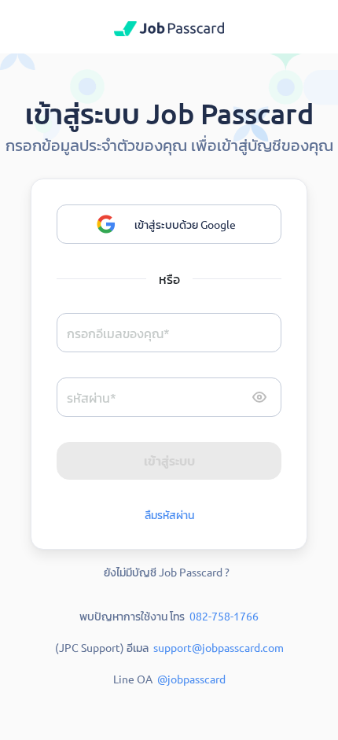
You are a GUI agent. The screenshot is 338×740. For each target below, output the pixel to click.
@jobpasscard (191, 679)
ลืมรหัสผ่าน (169, 514)
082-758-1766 (224, 616)
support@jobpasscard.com (218, 647)
